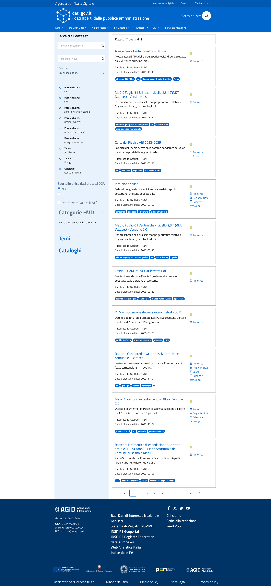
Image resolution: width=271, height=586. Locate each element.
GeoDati (117, 521)
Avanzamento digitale (163, 3)
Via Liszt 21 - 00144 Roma (67, 518)
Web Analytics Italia (126, 547)
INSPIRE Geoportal (125, 531)
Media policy (149, 582)
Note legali (178, 582)
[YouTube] (187, 508)
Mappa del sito (117, 582)
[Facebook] (168, 508)
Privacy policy (208, 582)
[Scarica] (191, 53)
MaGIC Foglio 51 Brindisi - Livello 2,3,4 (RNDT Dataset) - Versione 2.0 (147, 94)
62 (191, 493)
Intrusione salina (126, 183)
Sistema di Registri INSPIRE (132, 526)
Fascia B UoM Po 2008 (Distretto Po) (140, 270)
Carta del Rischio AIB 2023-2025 (138, 142)
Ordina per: (63, 68)
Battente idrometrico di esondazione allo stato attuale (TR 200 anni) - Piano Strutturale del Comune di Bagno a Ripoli (147, 448)
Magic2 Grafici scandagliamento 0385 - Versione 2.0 (149, 401)
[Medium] (175, 508)
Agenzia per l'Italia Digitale (74, 3)
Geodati (184, 3)
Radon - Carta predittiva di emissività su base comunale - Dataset (147, 355)
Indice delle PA (122, 552)
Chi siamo (173, 515)
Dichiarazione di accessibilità (73, 582)
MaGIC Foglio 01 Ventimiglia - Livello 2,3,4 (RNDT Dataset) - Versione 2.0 (149, 227)
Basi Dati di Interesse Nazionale (135, 515)
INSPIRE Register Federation (132, 536)
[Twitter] (181, 508)
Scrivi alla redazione (181, 520)
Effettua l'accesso (203, 3)
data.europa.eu (122, 542)
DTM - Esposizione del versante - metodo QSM (148, 312)
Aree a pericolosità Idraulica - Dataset (141, 51)
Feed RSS (173, 526)
